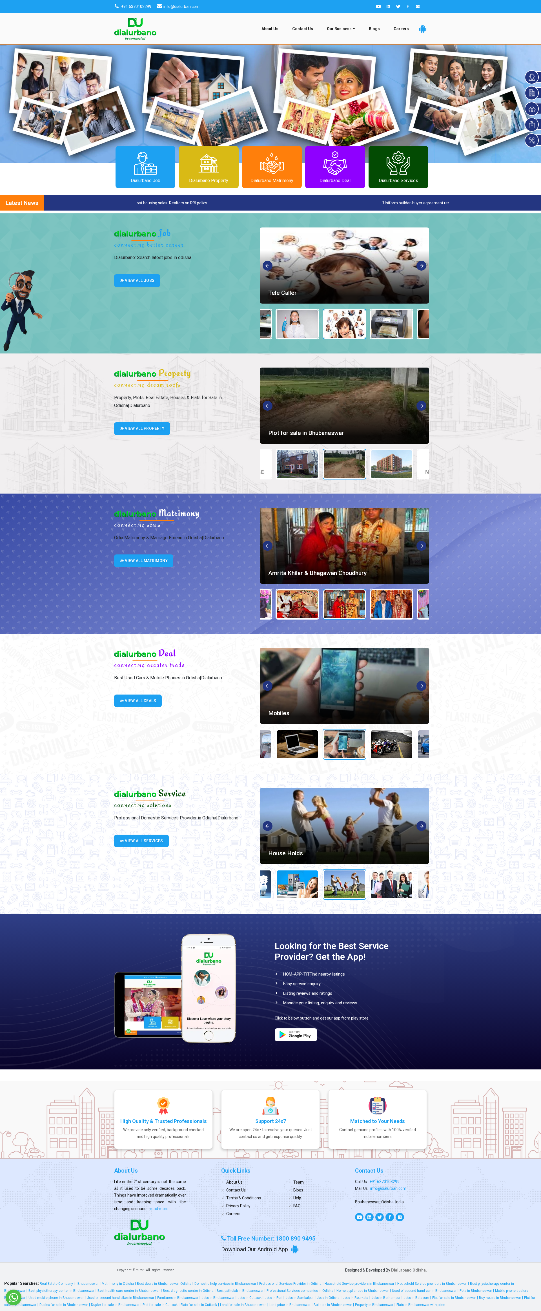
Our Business (339, 28)
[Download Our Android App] (423, 29)
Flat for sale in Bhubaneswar (454, 1298)
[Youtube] (378, 6)
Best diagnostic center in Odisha (188, 1291)
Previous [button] (267, 266)
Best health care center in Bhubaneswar (128, 1291)
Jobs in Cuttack (249, 1298)
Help (297, 1198)
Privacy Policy (238, 1206)
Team (298, 1182)
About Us (269, 28)
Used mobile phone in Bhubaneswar (56, 1298)
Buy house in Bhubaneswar (500, 1298)
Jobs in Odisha (328, 1298)
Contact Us (302, 28)
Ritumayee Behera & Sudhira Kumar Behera (325, 573)
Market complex (290, 433)
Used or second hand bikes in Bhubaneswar (120, 1298)
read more (158, 1208)
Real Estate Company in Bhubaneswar (69, 1284)
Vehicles (279, 713)
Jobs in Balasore (416, 1298)
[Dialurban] (135, 28)
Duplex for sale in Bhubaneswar (63, 1305)
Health (277, 853)
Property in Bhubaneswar (374, 1305)
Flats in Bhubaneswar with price (420, 1305)
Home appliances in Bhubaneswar (362, 1291)
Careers (401, 28)
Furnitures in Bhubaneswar (177, 1298)
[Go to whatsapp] (13, 1297)
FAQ (297, 1206)
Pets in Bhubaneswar (476, 1291)
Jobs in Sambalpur (299, 1298)
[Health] (344, 826)
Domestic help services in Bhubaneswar (225, 1284)
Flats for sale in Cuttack (199, 1305)
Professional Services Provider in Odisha (290, 1284)
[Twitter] (398, 6)
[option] (344, 265)
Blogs (374, 28)
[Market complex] (344, 406)
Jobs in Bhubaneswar (217, 1298)
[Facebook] (408, 6)
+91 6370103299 (384, 1181)
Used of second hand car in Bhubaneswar (424, 1291)
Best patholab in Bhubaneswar (240, 1291)
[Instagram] (417, 6)
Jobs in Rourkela (355, 1298)
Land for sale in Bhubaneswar (243, 1305)
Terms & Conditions (243, 1198)
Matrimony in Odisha (118, 1284)
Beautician (282, 292)
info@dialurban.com (388, 1188)
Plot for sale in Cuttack (160, 1305)
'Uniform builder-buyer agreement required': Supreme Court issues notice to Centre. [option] (222, 203)
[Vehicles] (344, 686)
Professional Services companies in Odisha (300, 1291)
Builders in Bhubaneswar (333, 1305)
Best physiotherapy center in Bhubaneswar (61, 1291)
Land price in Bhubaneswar (290, 1305)
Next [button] (421, 266)
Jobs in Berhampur (385, 1298)
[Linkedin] (388, 6)
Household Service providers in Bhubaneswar (359, 1284)
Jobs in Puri (273, 1298)
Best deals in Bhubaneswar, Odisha (164, 1284)
